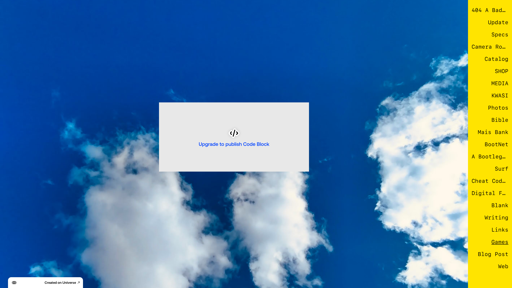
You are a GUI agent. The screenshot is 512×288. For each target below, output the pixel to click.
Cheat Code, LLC (490, 181)
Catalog (496, 59)
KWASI (499, 95)
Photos (498, 107)
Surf (501, 168)
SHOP (501, 71)
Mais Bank (493, 132)
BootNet (496, 144)
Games (499, 242)
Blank (499, 205)
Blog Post (493, 254)
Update (498, 22)
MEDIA (499, 83)
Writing (496, 217)
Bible (499, 120)
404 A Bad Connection (490, 10)
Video (499, 278)
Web (503, 266)
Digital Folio (490, 193)
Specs (499, 34)
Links (499, 229)
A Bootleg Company (490, 156)
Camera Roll (490, 46)
